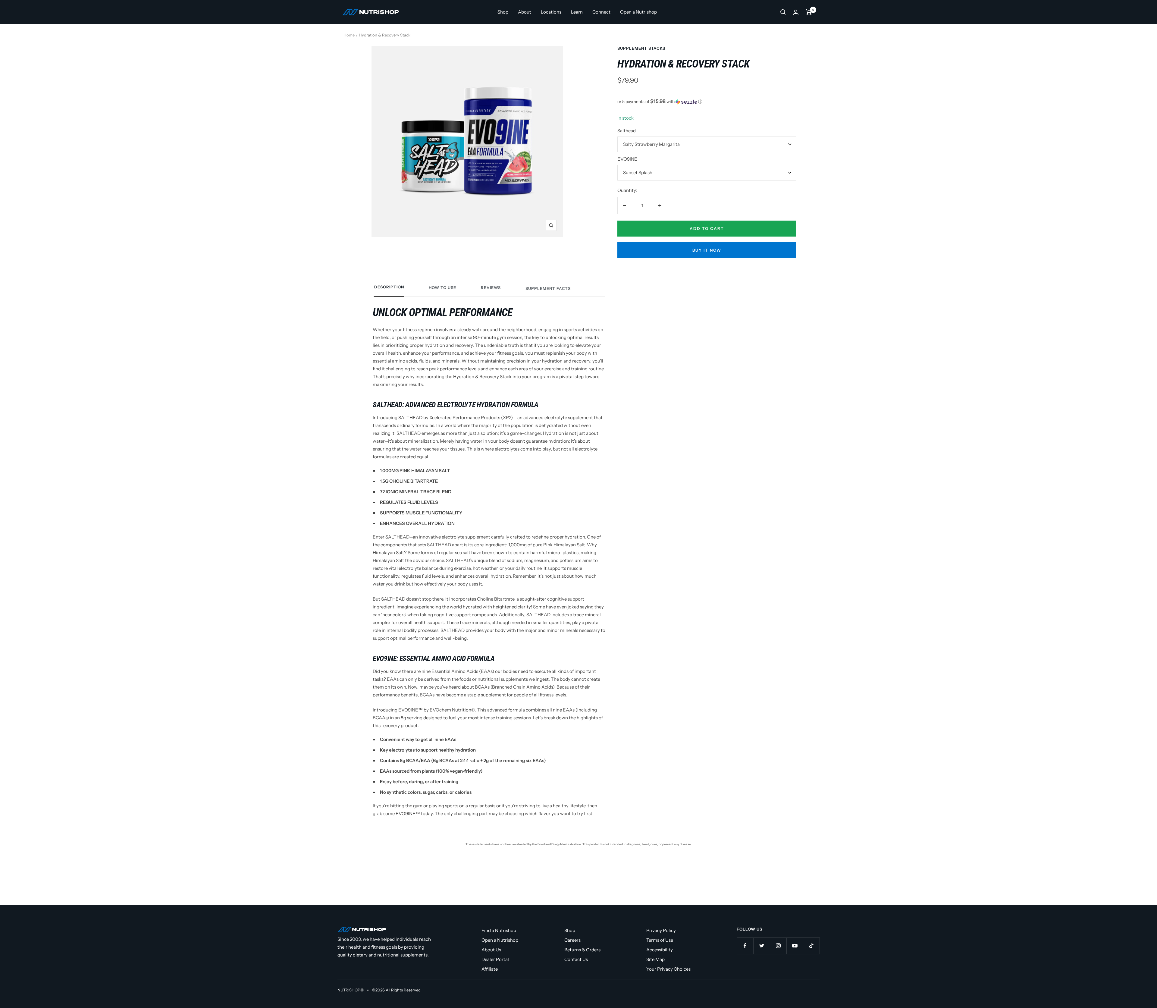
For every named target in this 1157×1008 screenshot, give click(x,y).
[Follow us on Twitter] (761, 945)
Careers (572, 940)
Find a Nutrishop (498, 930)
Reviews (491, 287)
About (524, 12)
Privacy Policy (661, 930)
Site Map (655, 959)
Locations (551, 12)
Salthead (626, 130)
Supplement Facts (548, 288)
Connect (601, 12)
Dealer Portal (495, 959)
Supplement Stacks (641, 48)
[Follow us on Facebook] (745, 945)
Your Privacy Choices (668, 969)
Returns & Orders (582, 950)
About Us (491, 950)
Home (349, 35)
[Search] (783, 12)
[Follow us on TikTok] (811, 945)
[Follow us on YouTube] (794, 945)
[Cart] (809, 12)
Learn (577, 12)
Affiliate (489, 969)
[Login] (795, 12)
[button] (706, 102)
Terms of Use (659, 940)
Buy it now (706, 250)
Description (389, 286)
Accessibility (659, 950)
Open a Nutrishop (638, 12)
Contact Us (576, 959)
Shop (502, 12)
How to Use (442, 287)
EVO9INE (627, 159)
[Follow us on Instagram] (778, 945)
